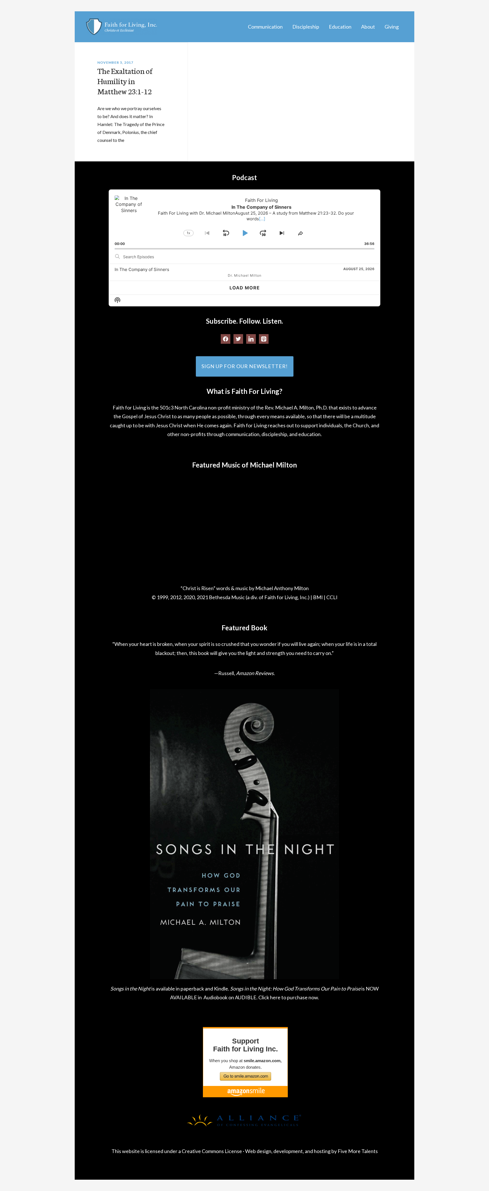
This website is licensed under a (146, 1151)
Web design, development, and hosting (288, 1151)
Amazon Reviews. (255, 673)
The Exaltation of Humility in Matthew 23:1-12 (125, 80)
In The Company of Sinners (142, 269)
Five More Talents (358, 1151)
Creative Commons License (212, 1151)
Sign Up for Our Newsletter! (244, 366)
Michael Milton (121, 26)
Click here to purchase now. (288, 997)
